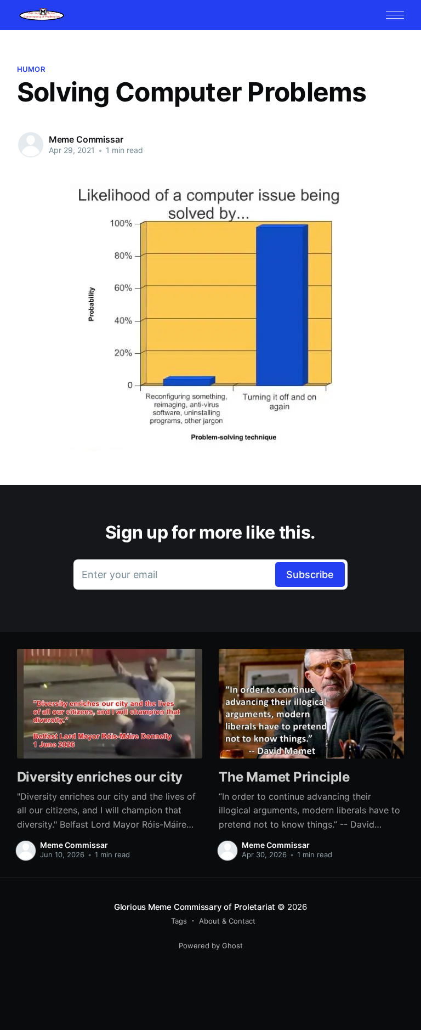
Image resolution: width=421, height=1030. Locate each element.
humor (31, 69)
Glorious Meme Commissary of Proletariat (194, 907)
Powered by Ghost (211, 945)
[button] (395, 15)
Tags (179, 920)
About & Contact (227, 920)
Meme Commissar (86, 139)
